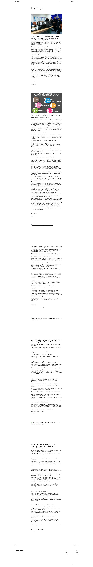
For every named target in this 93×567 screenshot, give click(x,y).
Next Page (76, 544)
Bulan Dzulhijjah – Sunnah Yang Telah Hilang (46, 115)
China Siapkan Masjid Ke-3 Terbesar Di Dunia (46, 247)
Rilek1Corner (17, 1)
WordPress (77, 564)
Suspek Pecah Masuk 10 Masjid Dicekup (45, 36)
